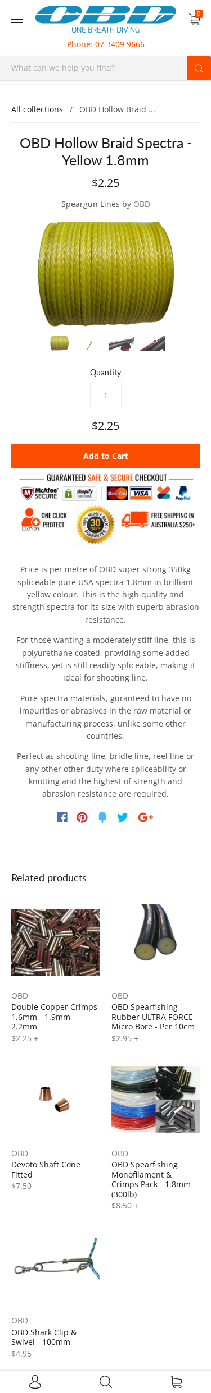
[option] (105, 275)
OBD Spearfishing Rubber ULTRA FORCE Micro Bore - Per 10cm (153, 1016)
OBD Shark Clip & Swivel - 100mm (44, 1337)
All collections (37, 109)
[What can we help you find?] (105, 67)
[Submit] (199, 68)
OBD (141, 204)
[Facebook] (62, 817)
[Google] (146, 817)
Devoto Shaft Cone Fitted (45, 1169)
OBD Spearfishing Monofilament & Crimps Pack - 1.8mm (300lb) (151, 1179)
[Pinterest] (82, 817)
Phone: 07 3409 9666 (106, 44)
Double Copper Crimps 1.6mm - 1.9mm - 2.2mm (54, 1016)
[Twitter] (123, 817)
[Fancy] (102, 817)
